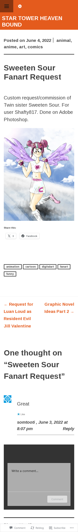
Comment (57, 499)
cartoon (30, 266)
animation (12, 266)
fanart (64, 266)
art (22, 47)
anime (10, 47)
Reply (68, 428)
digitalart (48, 266)
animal (63, 40)
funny (10, 273)
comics (35, 47)
